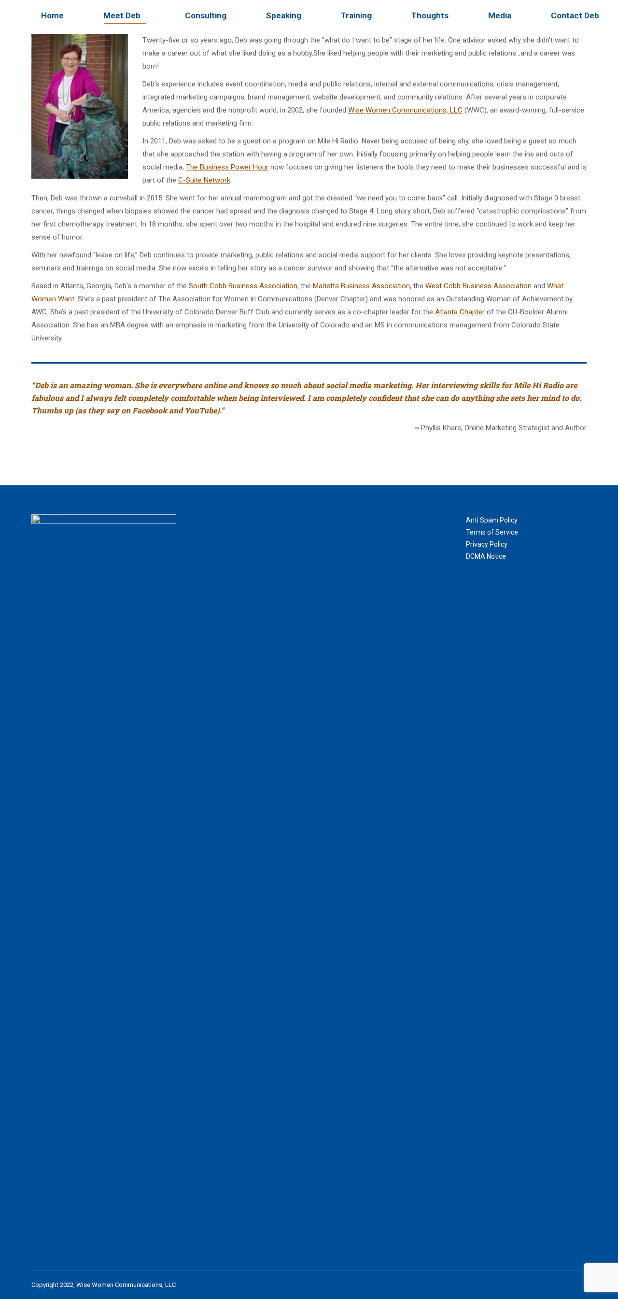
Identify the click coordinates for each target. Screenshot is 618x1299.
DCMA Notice (486, 556)
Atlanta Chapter (460, 312)
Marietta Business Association (361, 286)
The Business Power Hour (227, 167)
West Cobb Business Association (478, 286)
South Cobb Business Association (243, 286)
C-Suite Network (204, 180)
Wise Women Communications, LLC (405, 110)
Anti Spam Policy (492, 520)
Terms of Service (492, 532)
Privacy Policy (486, 544)
